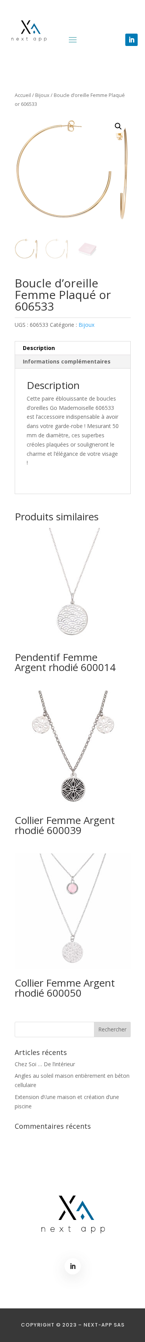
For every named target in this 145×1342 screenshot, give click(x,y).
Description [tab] (39, 348)
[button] (118, 126)
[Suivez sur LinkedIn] (131, 40)
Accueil (23, 95)
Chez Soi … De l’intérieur (45, 1064)
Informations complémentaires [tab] (67, 361)
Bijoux (42, 95)
